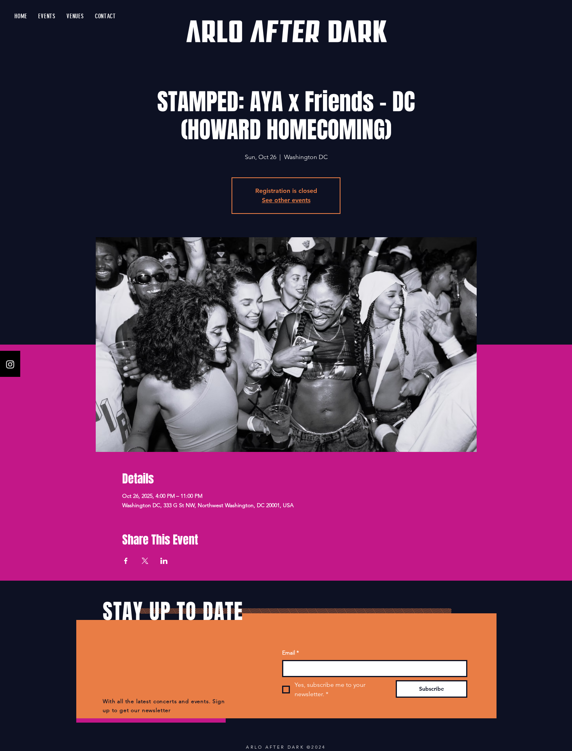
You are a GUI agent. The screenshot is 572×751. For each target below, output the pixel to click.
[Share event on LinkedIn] (164, 561)
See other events (286, 200)
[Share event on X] (145, 561)
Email (290, 652)
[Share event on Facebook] (126, 561)
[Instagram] (10, 364)
